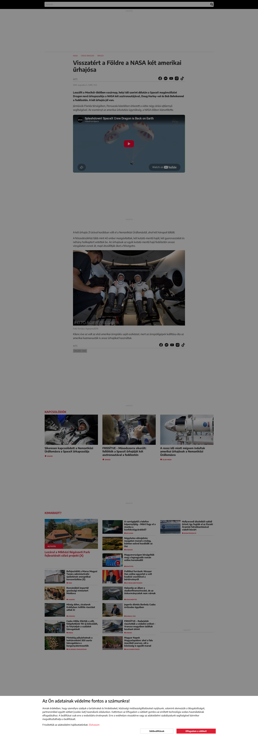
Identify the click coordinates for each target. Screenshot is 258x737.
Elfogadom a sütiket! (196, 731)
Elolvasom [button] (94, 724)
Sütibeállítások (156, 731)
